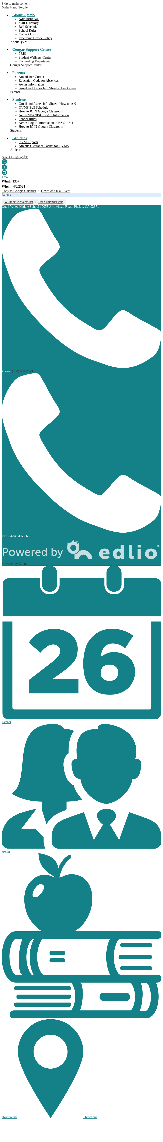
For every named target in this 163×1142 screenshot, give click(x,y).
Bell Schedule (28, 26)
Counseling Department (35, 61)
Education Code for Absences (39, 80)
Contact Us (26, 34)
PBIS (22, 53)
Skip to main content (15, 3)
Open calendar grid (50, 202)
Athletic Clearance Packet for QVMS (44, 146)
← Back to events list (18, 202)
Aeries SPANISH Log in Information (44, 115)
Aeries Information (31, 84)
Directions (90, 1117)
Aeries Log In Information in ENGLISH (46, 123)
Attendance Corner (31, 77)
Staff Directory (29, 23)
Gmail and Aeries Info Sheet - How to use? (47, 88)
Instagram (4, 172)
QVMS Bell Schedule (33, 107)
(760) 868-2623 (22, 371)
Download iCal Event (55, 191)
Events (6, 194)
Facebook (4, 167)
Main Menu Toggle (15, 7)
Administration (29, 19)
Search (4, 161)
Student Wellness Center (35, 57)
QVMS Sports (28, 142)
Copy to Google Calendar (19, 191)
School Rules (28, 30)
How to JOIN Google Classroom (41, 111)
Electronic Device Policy (35, 38)
